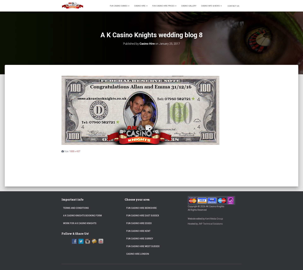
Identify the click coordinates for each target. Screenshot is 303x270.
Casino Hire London (137, 254)
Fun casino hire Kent (138, 231)
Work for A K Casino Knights (79, 223)
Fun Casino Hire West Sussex (143, 246)
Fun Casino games (119, 6)
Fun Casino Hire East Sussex (142, 215)
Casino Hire (140, 6)
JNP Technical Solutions (210, 224)
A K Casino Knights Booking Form (82, 215)
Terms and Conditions (76, 208)
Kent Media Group (214, 218)
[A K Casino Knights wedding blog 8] (140, 110)
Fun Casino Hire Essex (139, 223)
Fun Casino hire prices (163, 6)
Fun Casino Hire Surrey (139, 238)
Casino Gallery (188, 6)
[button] (128, 6)
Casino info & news (210, 6)
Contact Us (233, 6)
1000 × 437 (74, 151)
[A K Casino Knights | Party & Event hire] (72, 6)
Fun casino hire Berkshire (141, 208)
